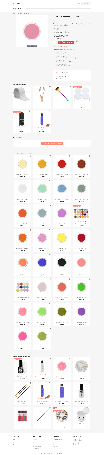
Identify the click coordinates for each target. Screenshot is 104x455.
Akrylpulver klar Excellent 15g (81, 426)
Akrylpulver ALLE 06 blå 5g (42, 273)
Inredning (77, 7)
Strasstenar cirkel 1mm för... (62, 426)
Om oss (35, 441)
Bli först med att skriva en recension (53, 143)
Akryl (33, 7)
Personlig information (58, 439)
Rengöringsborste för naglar (62, 105)
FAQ (34, 444)
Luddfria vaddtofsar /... (22, 105)
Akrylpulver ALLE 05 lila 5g (81, 322)
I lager (57, 78)
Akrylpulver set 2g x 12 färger (22, 297)
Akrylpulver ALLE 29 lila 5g (62, 223)
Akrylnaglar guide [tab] (63, 72)
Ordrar (54, 441)
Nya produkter (16, 441)
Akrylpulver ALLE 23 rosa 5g (22, 347)
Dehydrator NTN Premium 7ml (81, 401)
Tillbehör (69, 7)
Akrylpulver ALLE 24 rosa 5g (42, 248)
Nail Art (53, 7)
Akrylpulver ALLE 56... (42, 322)
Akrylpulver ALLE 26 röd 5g (62, 174)
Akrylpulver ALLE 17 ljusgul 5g (22, 174)
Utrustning (61, 7)
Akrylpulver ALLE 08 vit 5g (22, 199)
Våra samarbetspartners (39, 443)
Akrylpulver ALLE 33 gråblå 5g (81, 199)
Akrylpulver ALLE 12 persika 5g (22, 273)
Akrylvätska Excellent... (42, 130)
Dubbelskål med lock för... (82, 105)
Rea (14, 439)
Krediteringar (56, 443)
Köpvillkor (35, 439)
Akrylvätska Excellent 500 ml (61, 401)
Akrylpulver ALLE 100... (42, 297)
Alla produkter (16, 444)
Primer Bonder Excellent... (22, 130)
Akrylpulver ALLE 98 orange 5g (22, 248)
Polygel (46, 7)
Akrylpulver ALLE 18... (42, 199)
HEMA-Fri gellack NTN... (22, 376)
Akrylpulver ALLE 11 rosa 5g (22, 322)
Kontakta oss (16, 3)
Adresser (55, 444)
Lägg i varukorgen (66, 42)
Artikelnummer (59, 76)
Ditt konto (56, 436)
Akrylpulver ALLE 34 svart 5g (61, 273)
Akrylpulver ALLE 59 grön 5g (42, 347)
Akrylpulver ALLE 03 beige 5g (61, 297)
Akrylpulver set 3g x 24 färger (81, 223)
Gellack (39, 7)
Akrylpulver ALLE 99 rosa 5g (81, 273)
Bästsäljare (15, 443)
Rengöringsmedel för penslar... (42, 376)
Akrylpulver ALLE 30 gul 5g (62, 248)
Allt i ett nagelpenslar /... (22, 401)
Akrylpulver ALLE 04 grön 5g (62, 322)
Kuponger (55, 446)
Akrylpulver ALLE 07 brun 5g (81, 174)
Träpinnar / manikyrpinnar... (42, 105)
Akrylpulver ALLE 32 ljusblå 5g (61, 199)
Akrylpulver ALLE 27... (22, 223)
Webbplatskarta (37, 446)
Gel (29, 7)
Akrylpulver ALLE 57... (81, 297)
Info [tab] (57, 72)
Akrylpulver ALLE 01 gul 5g (42, 174)
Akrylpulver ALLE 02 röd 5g (81, 248)
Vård (83, 7)
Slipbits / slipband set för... (22, 426)
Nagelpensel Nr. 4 (42, 426)
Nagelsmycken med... (81, 376)
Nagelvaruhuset (46, 453)
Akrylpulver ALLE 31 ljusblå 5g (42, 223)
